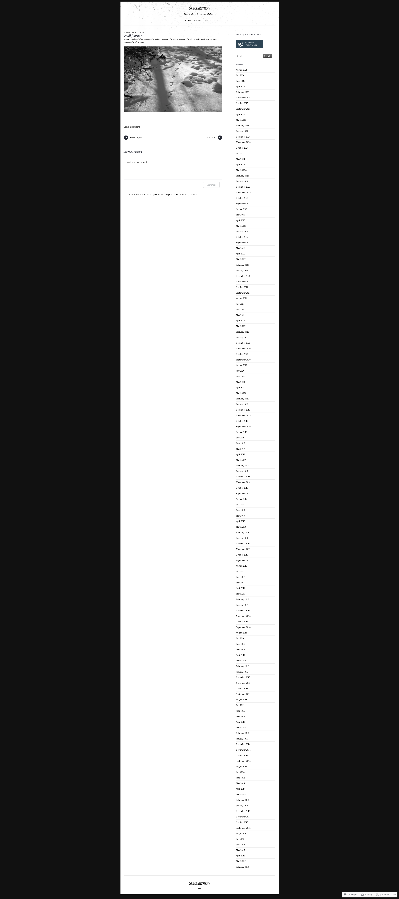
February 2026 (242, 92)
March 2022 (241, 259)
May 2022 (240, 248)
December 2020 (243, 342)
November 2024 (243, 142)
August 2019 (241, 432)
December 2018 (243, 476)
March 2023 (241, 226)
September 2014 (243, 761)
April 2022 (240, 253)
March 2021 (241, 326)
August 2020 (241, 365)
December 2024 (243, 136)
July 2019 (240, 437)
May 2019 (240, 448)
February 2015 (242, 733)
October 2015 (242, 688)
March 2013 (241, 861)
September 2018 (243, 493)
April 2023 (240, 220)
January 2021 (242, 337)
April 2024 (240, 164)
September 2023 (243, 203)
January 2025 (242, 131)
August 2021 (241, 298)
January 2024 (242, 181)
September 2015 (243, 694)
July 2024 (240, 153)
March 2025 (241, 119)
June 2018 (240, 510)
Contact (209, 20)
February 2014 (242, 800)
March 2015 (241, 727)
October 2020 (242, 354)
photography (195, 39)
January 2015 (242, 738)
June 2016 (240, 644)
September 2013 (243, 827)
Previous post (133, 138)
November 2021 (243, 281)
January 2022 (242, 270)
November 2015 (243, 683)
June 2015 (240, 710)
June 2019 (240, 443)
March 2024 (241, 170)
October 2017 (242, 554)
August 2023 (241, 209)
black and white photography (142, 39)
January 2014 (242, 805)
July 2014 (240, 772)
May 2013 (240, 850)
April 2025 (240, 114)
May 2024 (240, 159)
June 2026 (240, 81)
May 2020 (240, 382)
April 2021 (240, 320)
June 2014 (240, 777)
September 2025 (243, 108)
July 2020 (240, 370)
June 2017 (240, 577)
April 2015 (240, 721)
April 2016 (240, 655)
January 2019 (242, 471)
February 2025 (242, 125)
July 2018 (240, 504)
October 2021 (242, 287)
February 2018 (242, 532)
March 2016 (241, 660)
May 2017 (240, 582)
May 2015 (240, 716)
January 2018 (242, 538)
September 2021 (243, 292)
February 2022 (242, 264)
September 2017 (243, 560)
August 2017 (241, 565)
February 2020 (242, 398)
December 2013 (243, 811)
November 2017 (243, 549)
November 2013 (243, 816)
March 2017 (241, 593)
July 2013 (240, 839)
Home (188, 20)
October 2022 (242, 237)
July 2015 (240, 705)
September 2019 (243, 426)
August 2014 (241, 766)
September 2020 (243, 359)
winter (142, 32)
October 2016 (242, 621)
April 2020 (240, 387)
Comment (211, 185)
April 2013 (240, 855)
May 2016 (240, 649)
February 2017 (242, 599)
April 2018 (240, 521)
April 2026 (240, 86)
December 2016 (243, 610)
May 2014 (240, 783)
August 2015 (241, 699)
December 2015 (243, 677)
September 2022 (243, 242)
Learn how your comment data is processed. (178, 194)
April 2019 (240, 454)
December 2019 (243, 409)
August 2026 (241, 69)
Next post (214, 138)
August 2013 (241, 833)
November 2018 (243, 482)
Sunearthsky (199, 8)
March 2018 (241, 526)
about (197, 20)
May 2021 (240, 315)
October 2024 (242, 147)
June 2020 (240, 376)
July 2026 (240, 75)
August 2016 (241, 632)
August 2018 (241, 499)
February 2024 (242, 175)
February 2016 (242, 666)
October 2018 (242, 487)
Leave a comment (132, 126)
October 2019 (242, 421)
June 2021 (240, 309)
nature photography (181, 39)
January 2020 (242, 404)
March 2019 (241, 460)
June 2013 (240, 844)
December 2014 (243, 744)
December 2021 (243, 276)
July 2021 (240, 303)
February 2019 (242, 465)
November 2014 (243, 749)
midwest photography (163, 39)
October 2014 (242, 755)
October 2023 (242, 198)
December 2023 (243, 186)
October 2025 (242, 103)
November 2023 (243, 192)
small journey (133, 36)
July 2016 (240, 638)
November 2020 (243, 348)
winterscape (139, 42)
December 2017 (243, 543)
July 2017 (240, 571)
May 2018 (240, 515)
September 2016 (243, 627)
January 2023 (242, 231)
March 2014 (241, 794)
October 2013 (242, 822)
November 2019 (243, 415)
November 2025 (243, 97)
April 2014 (240, 788)
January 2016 (242, 671)
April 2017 (240, 588)
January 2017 (242, 605)
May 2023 (240, 214)
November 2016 (243, 616)
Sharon (126, 39)
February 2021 (242, 331)
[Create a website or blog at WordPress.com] (199, 889)
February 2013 (242, 866)
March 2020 (241, 393)
